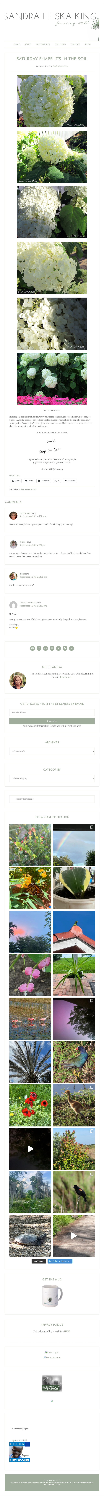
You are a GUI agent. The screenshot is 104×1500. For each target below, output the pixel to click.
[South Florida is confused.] (74, 1149)
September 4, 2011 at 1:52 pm (33, 516)
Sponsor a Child (19, 1440)
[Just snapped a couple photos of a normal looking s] (74, 1019)
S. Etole (23, 542)
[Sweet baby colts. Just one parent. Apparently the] (74, 1105)
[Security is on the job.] (74, 932)
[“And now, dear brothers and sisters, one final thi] (30, 845)
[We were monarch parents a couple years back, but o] (30, 888)
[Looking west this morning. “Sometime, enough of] (30, 932)
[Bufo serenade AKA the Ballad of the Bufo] (30, 1149)
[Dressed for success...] (74, 1062)
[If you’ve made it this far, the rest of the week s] (30, 1236)
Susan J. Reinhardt (28, 602)
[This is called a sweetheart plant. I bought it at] (74, 888)
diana (22, 574)
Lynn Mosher (26, 513)
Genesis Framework (83, 1482)
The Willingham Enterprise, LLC (57, 1482)
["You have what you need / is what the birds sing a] (74, 1192)
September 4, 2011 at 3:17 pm (33, 545)
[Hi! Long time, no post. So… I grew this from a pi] (74, 975)
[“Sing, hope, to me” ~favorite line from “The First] (30, 1105)
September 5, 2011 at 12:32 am (33, 577)
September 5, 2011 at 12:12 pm (33, 606)
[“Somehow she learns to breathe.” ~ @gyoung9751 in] (30, 1192)
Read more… (66, 677)
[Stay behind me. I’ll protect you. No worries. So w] (74, 1236)
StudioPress (49, 1484)
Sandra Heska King (52, 25)
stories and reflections (27, 489)
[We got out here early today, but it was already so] (30, 1019)
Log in (57, 1484)
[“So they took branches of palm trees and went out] (30, 1062)
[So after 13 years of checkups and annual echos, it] (30, 975)
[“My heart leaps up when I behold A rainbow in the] (74, 845)
